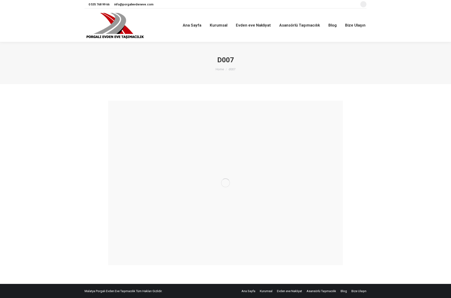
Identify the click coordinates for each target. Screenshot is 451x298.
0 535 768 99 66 (99, 4)
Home (220, 69)
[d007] (225, 183)
